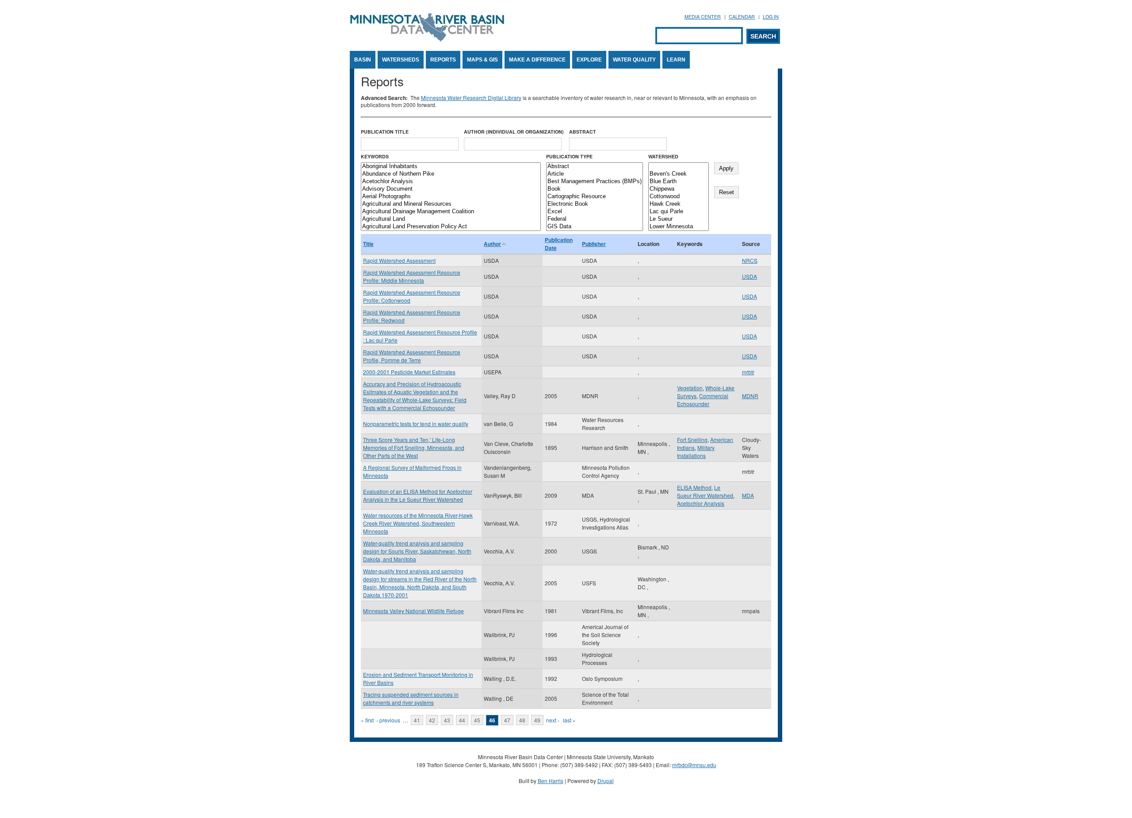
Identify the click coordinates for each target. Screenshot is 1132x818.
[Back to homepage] (427, 39)
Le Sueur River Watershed (705, 491)
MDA (748, 495)
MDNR (750, 395)
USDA (749, 276)
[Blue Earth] (678, 181)
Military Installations (696, 451)
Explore (589, 60)
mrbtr (748, 372)
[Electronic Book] (594, 204)
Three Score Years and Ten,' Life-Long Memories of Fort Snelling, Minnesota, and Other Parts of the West (413, 447)
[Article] (594, 174)
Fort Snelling (692, 439)
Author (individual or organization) (514, 131)
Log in (771, 16)
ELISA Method (694, 487)
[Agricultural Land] (450, 219)
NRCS (749, 260)
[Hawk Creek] (678, 204)
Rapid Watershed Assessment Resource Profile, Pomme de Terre (411, 356)
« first (367, 720)
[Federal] (594, 219)
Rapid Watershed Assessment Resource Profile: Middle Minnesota (411, 276)
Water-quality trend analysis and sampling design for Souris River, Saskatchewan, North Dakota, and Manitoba (417, 551)
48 (522, 720)
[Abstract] (594, 166)
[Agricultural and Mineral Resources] (450, 204)
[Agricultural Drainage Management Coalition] (450, 211)
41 (417, 720)
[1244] (678, 166)
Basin (362, 60)
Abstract (582, 131)
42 (432, 720)
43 (447, 720)
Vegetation (690, 388)
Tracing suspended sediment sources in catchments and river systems (411, 698)
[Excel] (594, 211)
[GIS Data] (594, 226)
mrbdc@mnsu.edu (694, 764)
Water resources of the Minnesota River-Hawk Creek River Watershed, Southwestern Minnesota (418, 523)
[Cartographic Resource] (594, 196)
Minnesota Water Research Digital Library (471, 97)
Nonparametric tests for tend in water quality (415, 423)
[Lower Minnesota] (678, 226)
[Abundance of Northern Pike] (450, 174)
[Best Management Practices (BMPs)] (594, 181)
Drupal (605, 780)
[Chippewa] (678, 189)
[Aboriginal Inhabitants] (450, 166)
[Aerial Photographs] (450, 196)
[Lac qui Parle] (678, 211)
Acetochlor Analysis (700, 503)
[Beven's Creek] (678, 174)
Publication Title (385, 131)
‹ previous (388, 720)
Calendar (742, 16)
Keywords (375, 156)
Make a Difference (537, 60)
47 (507, 720)
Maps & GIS (482, 60)
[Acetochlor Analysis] (450, 181)
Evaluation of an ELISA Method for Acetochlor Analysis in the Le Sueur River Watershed (417, 495)
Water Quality (634, 60)
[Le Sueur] (678, 219)
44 (462, 720)
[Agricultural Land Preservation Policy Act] (450, 226)
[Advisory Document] (450, 189)
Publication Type (569, 156)
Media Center (703, 16)
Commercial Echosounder (702, 399)
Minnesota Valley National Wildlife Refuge (413, 610)
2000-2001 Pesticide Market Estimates (409, 372)
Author (492, 244)
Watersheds (400, 60)
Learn (676, 60)
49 (537, 720)
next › (552, 720)
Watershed (663, 156)
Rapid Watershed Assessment (399, 260)
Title (368, 244)
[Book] (594, 189)
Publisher (594, 244)
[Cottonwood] (678, 196)
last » (569, 720)
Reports (443, 60)
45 (477, 720)
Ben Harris (550, 780)
